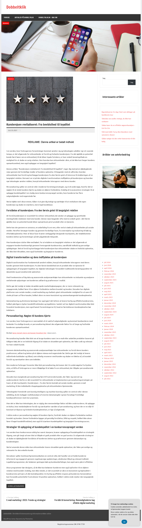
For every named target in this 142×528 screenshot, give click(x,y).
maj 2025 (107, 291)
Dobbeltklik (16, 7)
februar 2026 (109, 271)
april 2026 (108, 268)
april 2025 (108, 294)
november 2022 (110, 367)
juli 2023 (107, 344)
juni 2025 (107, 288)
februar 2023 (109, 358)
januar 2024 (108, 329)
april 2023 (108, 352)
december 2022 (110, 364)
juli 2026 (107, 262)
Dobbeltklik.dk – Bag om (48, 17)
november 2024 (110, 306)
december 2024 (110, 303)
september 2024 (110, 312)
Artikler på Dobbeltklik (24, 17)
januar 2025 (108, 300)
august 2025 (108, 283)
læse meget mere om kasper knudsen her (29, 333)
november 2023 (110, 332)
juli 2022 (107, 379)
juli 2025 (107, 285)
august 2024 (108, 315)
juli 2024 (107, 317)
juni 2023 (107, 347)
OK (124, 522)
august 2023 (108, 341)
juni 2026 (107, 265)
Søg (103, 78)
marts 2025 (108, 297)
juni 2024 (107, 320)
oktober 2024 (109, 309)
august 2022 (108, 376)
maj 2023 (107, 349)
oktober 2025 (109, 277)
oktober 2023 (109, 335)
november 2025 (110, 274)
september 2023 (110, 338)
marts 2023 (108, 355)
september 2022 (110, 373)
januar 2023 (108, 361)
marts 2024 (108, 323)
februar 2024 (109, 326)
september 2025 (110, 280)
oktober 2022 (109, 370)
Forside (7, 17)
